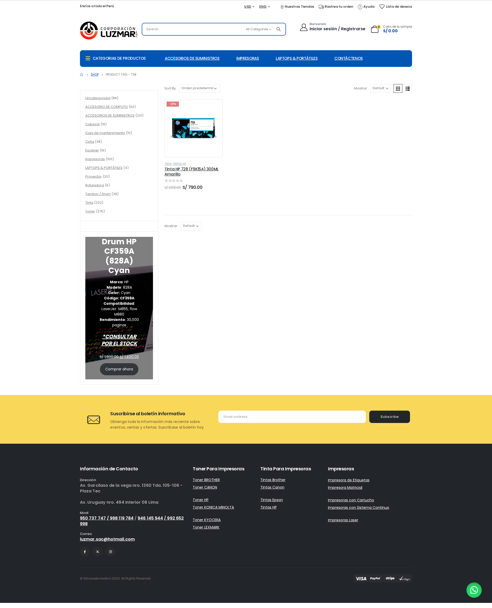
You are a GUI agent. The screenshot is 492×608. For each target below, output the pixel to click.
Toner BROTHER (206, 479)
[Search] (278, 29)
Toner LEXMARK (206, 527)
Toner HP (201, 499)
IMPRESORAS (247, 58)
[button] (474, 590)
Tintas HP (179, 164)
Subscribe (390, 416)
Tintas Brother (272, 479)
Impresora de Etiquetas (349, 480)
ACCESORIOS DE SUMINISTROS (192, 58)
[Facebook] (85, 551)
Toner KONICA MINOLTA (213, 507)
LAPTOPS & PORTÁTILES (297, 58)
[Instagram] (110, 551)
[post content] (194, 128)
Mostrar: (361, 88)
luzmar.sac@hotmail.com (107, 539)
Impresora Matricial (345, 487)
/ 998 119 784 (120, 518)
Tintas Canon (272, 487)
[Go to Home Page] (82, 75)
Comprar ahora (119, 369)
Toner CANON (205, 487)
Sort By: (171, 88)
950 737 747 (93, 518)
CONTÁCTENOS (348, 58)
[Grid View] (398, 88)
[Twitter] (97, 551)
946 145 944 (150, 518)
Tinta (168, 164)
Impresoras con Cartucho (351, 500)
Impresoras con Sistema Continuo (358, 507)
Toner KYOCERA (207, 519)
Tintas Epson (271, 499)
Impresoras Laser (343, 520)
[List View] (407, 88)
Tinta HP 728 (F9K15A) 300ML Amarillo (192, 171)
